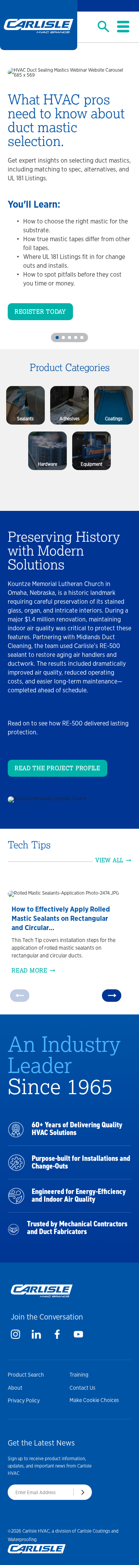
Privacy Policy (24, 1400)
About (15, 1388)
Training (79, 1375)
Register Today (40, 311)
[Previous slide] (20, 995)
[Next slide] (112, 995)
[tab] (57, 337)
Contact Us (82, 1388)
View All (109, 860)
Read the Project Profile (57, 768)
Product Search (26, 1375)
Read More (29, 970)
